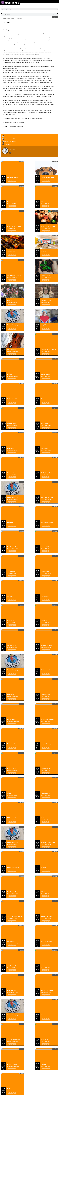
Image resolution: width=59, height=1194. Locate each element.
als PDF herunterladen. (11, 136)
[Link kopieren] (11, 181)
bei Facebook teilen (10, 138)
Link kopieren (9, 144)
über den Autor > (12, 151)
